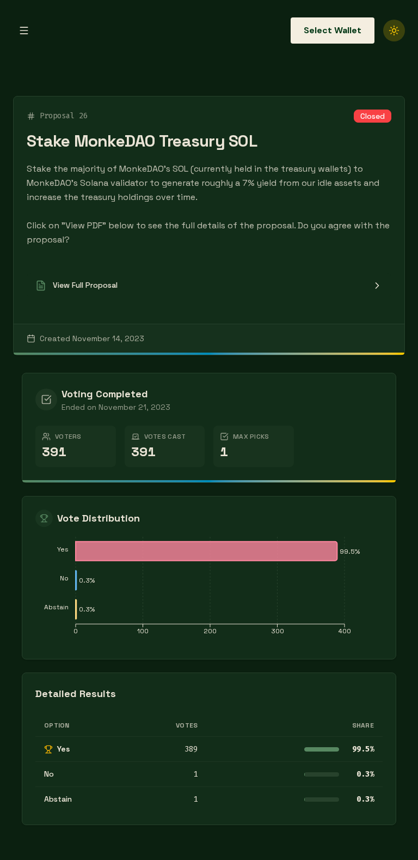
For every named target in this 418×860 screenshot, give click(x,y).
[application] (209, 588)
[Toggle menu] (24, 30)
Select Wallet (332, 30)
